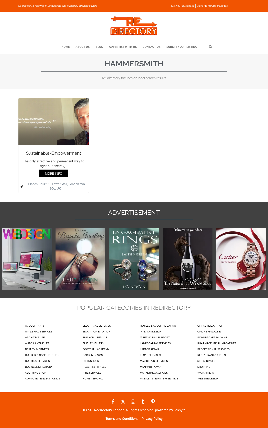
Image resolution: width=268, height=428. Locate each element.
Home (65, 47)
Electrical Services (97, 325)
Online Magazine (209, 331)
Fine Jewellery (93, 343)
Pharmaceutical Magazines (216, 343)
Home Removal (93, 378)
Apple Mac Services (38, 331)
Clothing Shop (35, 372)
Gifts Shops (91, 360)
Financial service (95, 337)
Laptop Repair (149, 349)
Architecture (35, 337)
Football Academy (96, 349)
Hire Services (92, 372)
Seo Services (206, 360)
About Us (83, 47)
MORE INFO (53, 173)
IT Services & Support (155, 337)
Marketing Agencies (154, 372)
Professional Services (213, 349)
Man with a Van (150, 366)
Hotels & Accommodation (158, 325)
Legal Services (150, 355)
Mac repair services (154, 360)
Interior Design (150, 331)
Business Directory (39, 366)
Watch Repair (206, 372)
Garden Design (93, 355)
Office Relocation (210, 325)
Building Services (37, 360)
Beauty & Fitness (37, 349)
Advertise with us (123, 47)
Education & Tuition (96, 331)
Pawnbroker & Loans (212, 337)
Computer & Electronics (42, 378)
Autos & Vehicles (37, 343)
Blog (99, 47)
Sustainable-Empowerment (53, 153)
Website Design (208, 378)
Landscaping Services (155, 343)
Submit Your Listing (181, 47)
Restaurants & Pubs (211, 355)
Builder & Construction (42, 355)
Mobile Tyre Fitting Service (159, 378)
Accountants (35, 325)
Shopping (203, 366)
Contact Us (151, 47)
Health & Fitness (94, 366)
